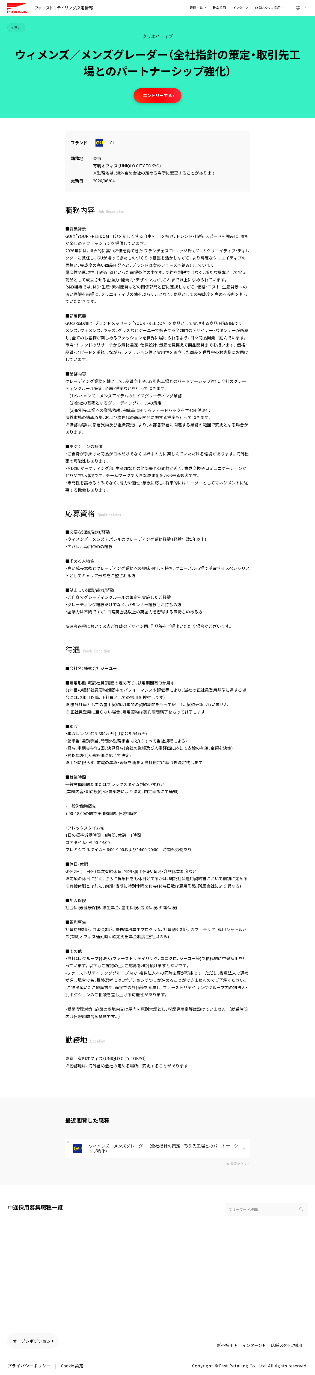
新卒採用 (219, 8)
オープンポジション (32, 1341)
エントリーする (157, 95)
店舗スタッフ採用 (267, 8)
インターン (240, 8)
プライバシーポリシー (29, 1365)
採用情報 (64, 8)
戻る (17, 27)
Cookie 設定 (72, 1365)
